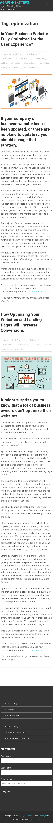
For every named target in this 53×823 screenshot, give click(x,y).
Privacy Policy (11, 726)
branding (19, 59)
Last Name (6, 767)
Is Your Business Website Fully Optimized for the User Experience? (24, 39)
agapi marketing (22, 345)
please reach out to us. (38, 291)
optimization (34, 63)
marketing (28, 59)
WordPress (35, 820)
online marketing (21, 63)
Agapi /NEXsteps (14, 3)
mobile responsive (7, 63)
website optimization (30, 68)
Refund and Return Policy (16, 738)
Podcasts (9, 709)
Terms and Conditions (15, 732)
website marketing (14, 68)
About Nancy (10, 703)
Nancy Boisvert (31, 54)
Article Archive (11, 715)
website (3, 68)
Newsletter (7, 59)
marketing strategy (40, 59)
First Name (6, 756)
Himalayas (43, 816)
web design (44, 63)
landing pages (34, 345)
